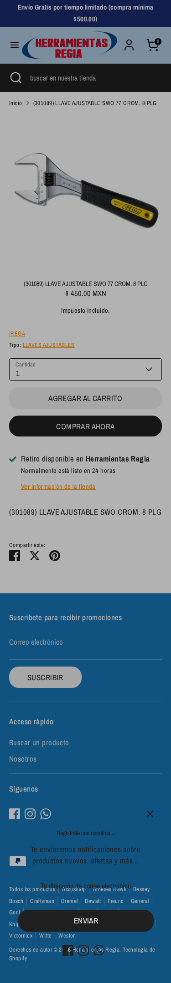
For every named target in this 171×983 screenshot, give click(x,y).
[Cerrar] (150, 814)
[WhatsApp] (98, 950)
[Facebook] (67, 950)
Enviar (86, 920)
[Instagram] (83, 950)
